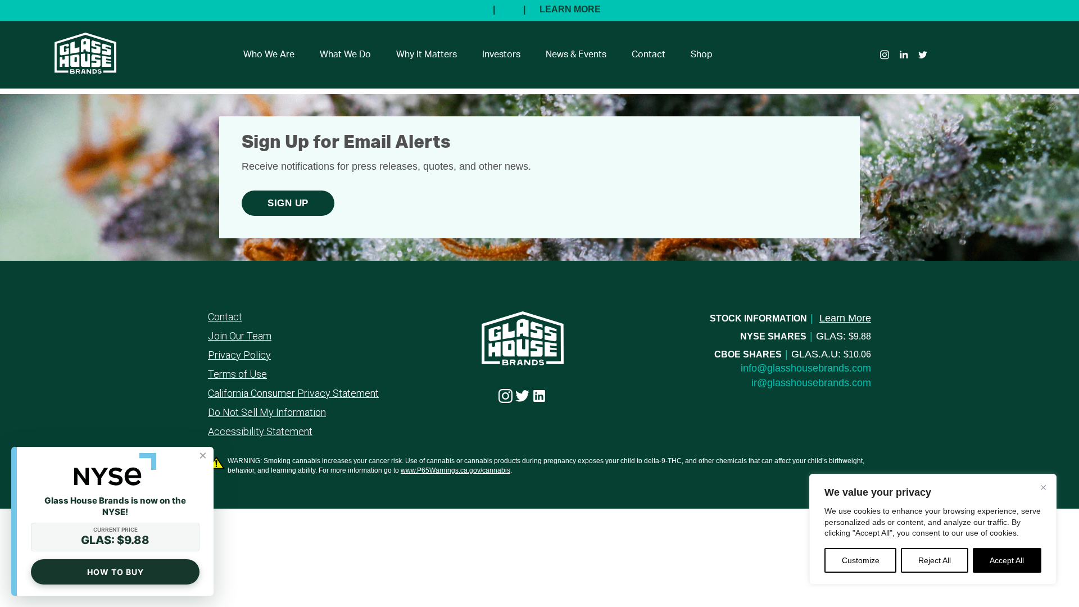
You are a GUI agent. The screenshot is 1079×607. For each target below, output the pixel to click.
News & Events (576, 54)
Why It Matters (426, 54)
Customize (860, 560)
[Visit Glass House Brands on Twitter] (522, 396)
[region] (933, 529)
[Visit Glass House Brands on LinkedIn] (539, 396)
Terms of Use (237, 374)
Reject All (934, 560)
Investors (501, 54)
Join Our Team (239, 336)
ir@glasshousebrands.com (811, 382)
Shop (702, 54)
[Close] (1043, 487)
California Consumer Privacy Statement (293, 393)
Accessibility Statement (260, 431)
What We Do (345, 54)
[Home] (79, 67)
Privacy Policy (239, 355)
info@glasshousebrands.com (806, 368)
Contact (648, 54)
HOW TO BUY (115, 572)
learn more (845, 318)
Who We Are (268, 54)
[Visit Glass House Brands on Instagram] (505, 396)
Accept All (1007, 560)
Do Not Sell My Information (267, 412)
